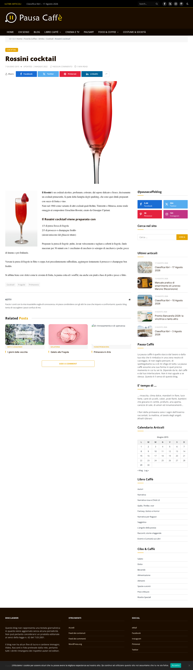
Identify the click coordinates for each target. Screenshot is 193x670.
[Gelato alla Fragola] (68, 334)
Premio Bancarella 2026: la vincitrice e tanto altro (169, 317)
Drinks (41, 38)
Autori (140, 489)
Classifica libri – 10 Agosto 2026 (169, 302)
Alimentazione (144, 575)
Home (10, 32)
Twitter (135, 649)
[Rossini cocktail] (96, 132)
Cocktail (49, 38)
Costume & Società (134, 32)
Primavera (34, 284)
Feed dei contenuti (77, 633)
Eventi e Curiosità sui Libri (149, 538)
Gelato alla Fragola (60, 352)
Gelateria (55, 347)
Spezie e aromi (144, 586)
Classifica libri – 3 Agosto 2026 (168, 333)
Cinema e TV (72, 32)
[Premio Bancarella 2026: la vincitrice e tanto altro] (145, 316)
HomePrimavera (101, 347)
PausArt (89, 32)
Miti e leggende (14, 347)
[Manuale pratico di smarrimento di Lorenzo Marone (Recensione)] (145, 282)
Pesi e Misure (143, 591)
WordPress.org (75, 644)
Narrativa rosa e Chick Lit (149, 500)
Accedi (71, 627)
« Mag (140, 470)
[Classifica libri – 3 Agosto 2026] (145, 331)
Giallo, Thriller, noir (146, 505)
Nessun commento (62, 66)
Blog (37, 32)
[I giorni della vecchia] (25, 334)
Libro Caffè (51, 32)
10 (155, 451)
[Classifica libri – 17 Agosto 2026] (145, 267)
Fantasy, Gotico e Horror (149, 511)
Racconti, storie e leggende (149, 533)
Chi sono (23, 32)
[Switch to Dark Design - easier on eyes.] (187, 4)
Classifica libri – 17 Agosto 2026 (169, 269)
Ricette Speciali (144, 597)
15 (141, 455)
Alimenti (141, 580)
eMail (134, 627)
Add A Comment (68, 363)
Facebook (136, 633)
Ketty (8, 299)
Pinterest (136, 644)
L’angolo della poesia (147, 527)
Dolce (140, 564)
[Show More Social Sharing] (106, 74)
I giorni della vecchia (17, 352)
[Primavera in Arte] (111, 334)
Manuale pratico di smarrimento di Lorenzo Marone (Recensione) (59, 4)
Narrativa (142, 494)
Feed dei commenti (77, 638)
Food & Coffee (107, 32)
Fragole (21, 284)
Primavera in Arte (102, 352)
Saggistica (142, 522)
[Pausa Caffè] (35, 18)
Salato (140, 558)
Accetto (176, 665)
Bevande (141, 569)
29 (141, 465)
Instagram (136, 638)
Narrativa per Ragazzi (147, 516)
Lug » (146, 470)
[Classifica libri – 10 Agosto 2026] (145, 300)
